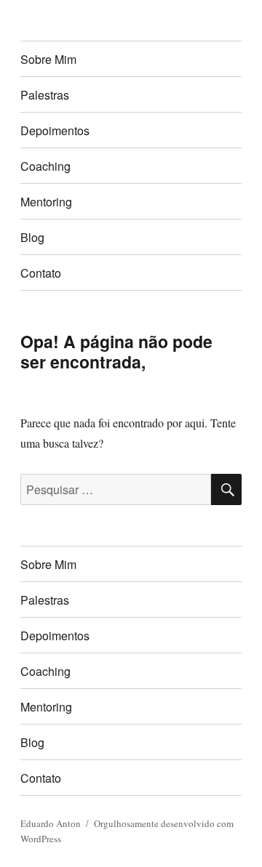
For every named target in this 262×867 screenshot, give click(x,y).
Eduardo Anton (50, 823)
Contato (40, 273)
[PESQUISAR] (226, 489)
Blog (32, 237)
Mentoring (46, 201)
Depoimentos (55, 130)
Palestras (44, 94)
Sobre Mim (48, 59)
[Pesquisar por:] (116, 489)
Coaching (45, 166)
